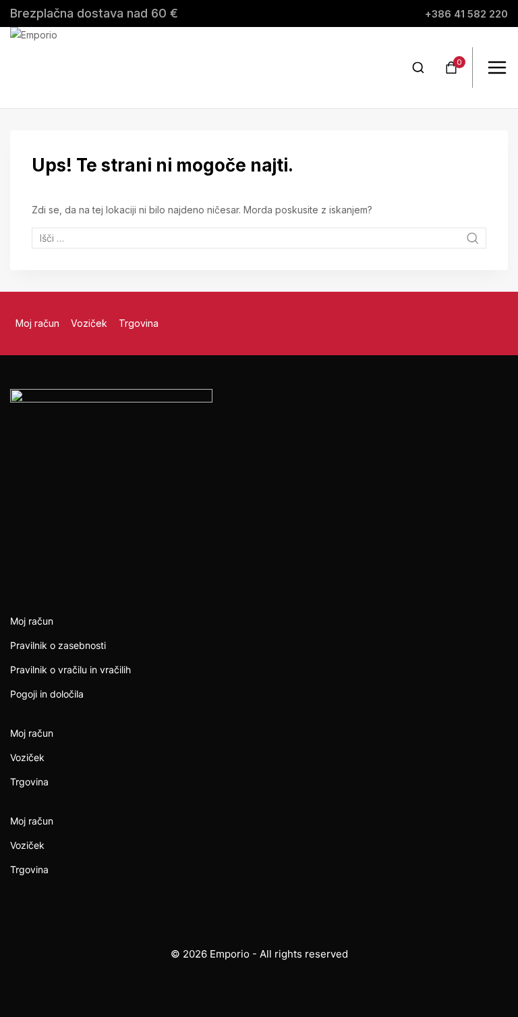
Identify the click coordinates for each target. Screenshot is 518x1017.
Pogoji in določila (47, 694)
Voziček (89, 323)
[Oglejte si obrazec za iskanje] (418, 67)
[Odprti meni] (497, 67)
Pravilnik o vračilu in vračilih (70, 669)
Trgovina (139, 323)
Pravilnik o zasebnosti (58, 645)
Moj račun (37, 323)
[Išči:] (259, 238)
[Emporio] (50, 67)
